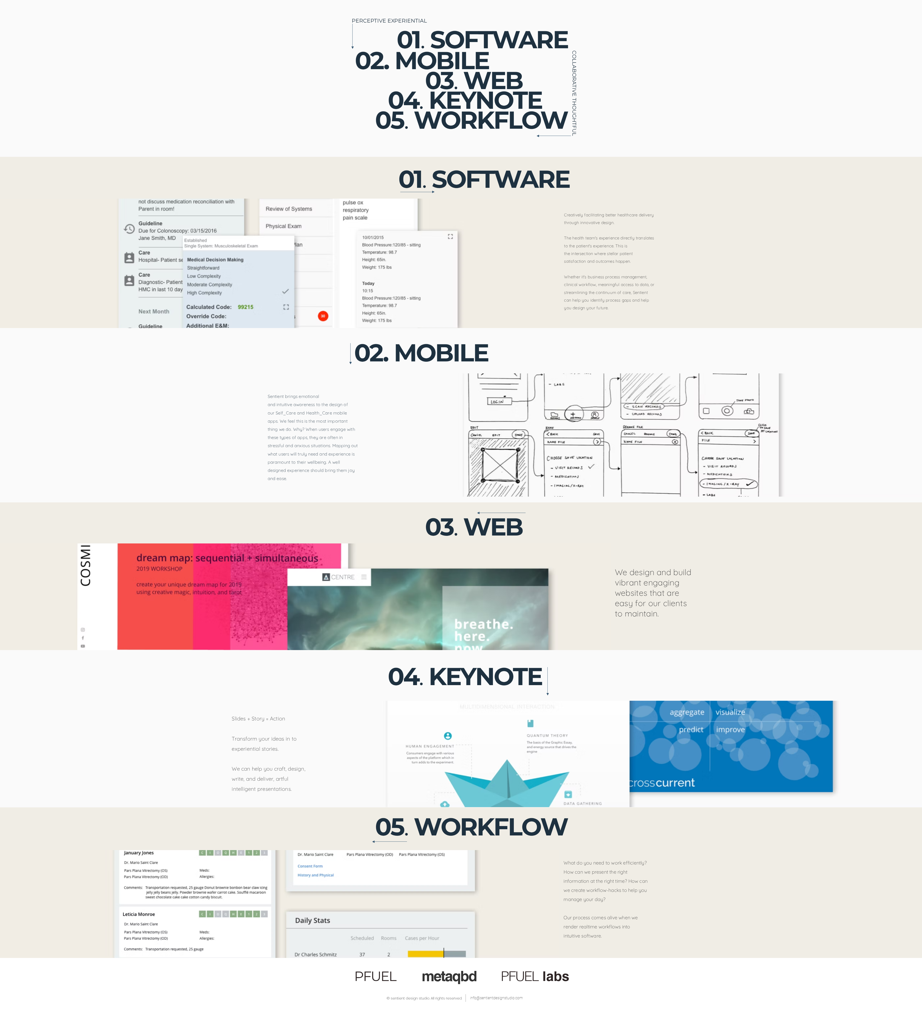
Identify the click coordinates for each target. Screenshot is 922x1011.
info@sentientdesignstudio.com (496, 998)
